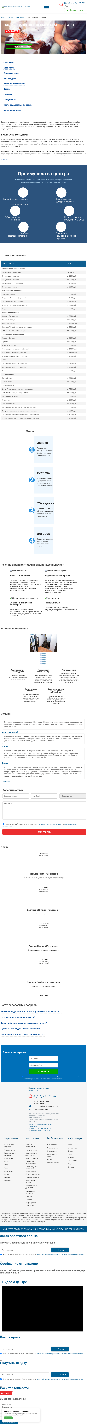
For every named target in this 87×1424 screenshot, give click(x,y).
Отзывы (8, 94)
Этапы (7, 89)
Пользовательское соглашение (39, 1130)
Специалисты (10, 100)
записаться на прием (21, 46)
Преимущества (11, 73)
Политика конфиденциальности (40, 1128)
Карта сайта (33, 1126)
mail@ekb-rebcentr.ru (42, 1109)
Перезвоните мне (76, 10)
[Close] (1, 1261)
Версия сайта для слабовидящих (40, 1124)
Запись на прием (12, 110)
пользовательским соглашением (52, 1079)
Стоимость (9, 68)
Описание (8, 62)
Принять (8, 1418)
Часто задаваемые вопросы (18, 105)
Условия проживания (14, 84)
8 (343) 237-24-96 (74, 3)
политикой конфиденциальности (50, 824)
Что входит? (10, 78)
